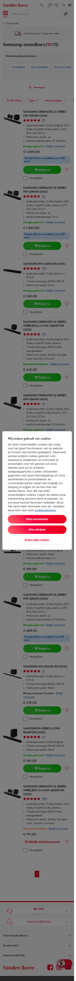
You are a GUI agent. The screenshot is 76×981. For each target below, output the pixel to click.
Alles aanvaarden (37, 519)
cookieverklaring (45, 510)
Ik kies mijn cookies (37, 540)
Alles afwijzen (37, 530)
